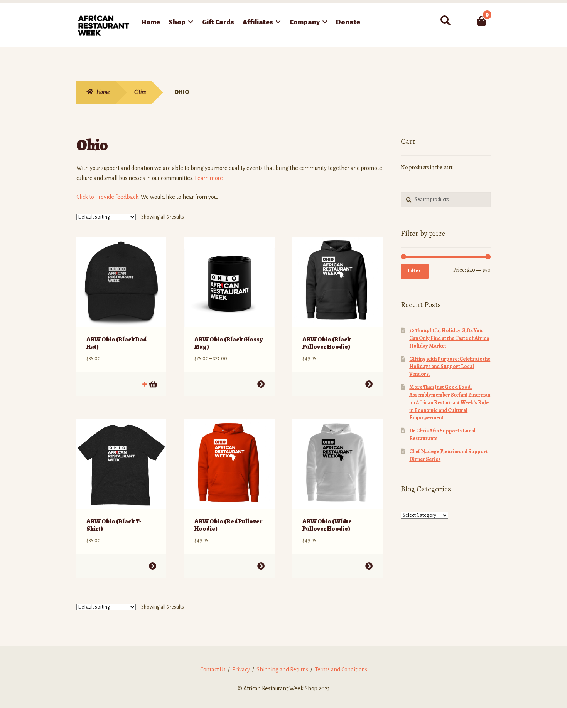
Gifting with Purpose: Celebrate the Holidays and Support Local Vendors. (449, 366)
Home (150, 22)
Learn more (209, 178)
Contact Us (213, 669)
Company (305, 22)
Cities (140, 92)
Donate (348, 22)
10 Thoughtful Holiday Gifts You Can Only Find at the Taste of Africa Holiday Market (449, 338)
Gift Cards (218, 22)
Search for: (445, 21)
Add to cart (152, 384)
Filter (414, 271)
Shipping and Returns (282, 669)
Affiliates (258, 22)
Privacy (241, 669)
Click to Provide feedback (107, 197)
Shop (177, 22)
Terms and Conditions (341, 669)
